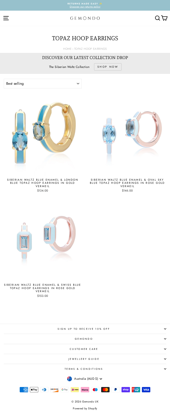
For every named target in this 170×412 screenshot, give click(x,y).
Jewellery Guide (83, 359)
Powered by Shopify (85, 408)
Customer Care (84, 349)
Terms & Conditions (84, 369)
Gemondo (84, 339)
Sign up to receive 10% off (84, 329)
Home (67, 49)
